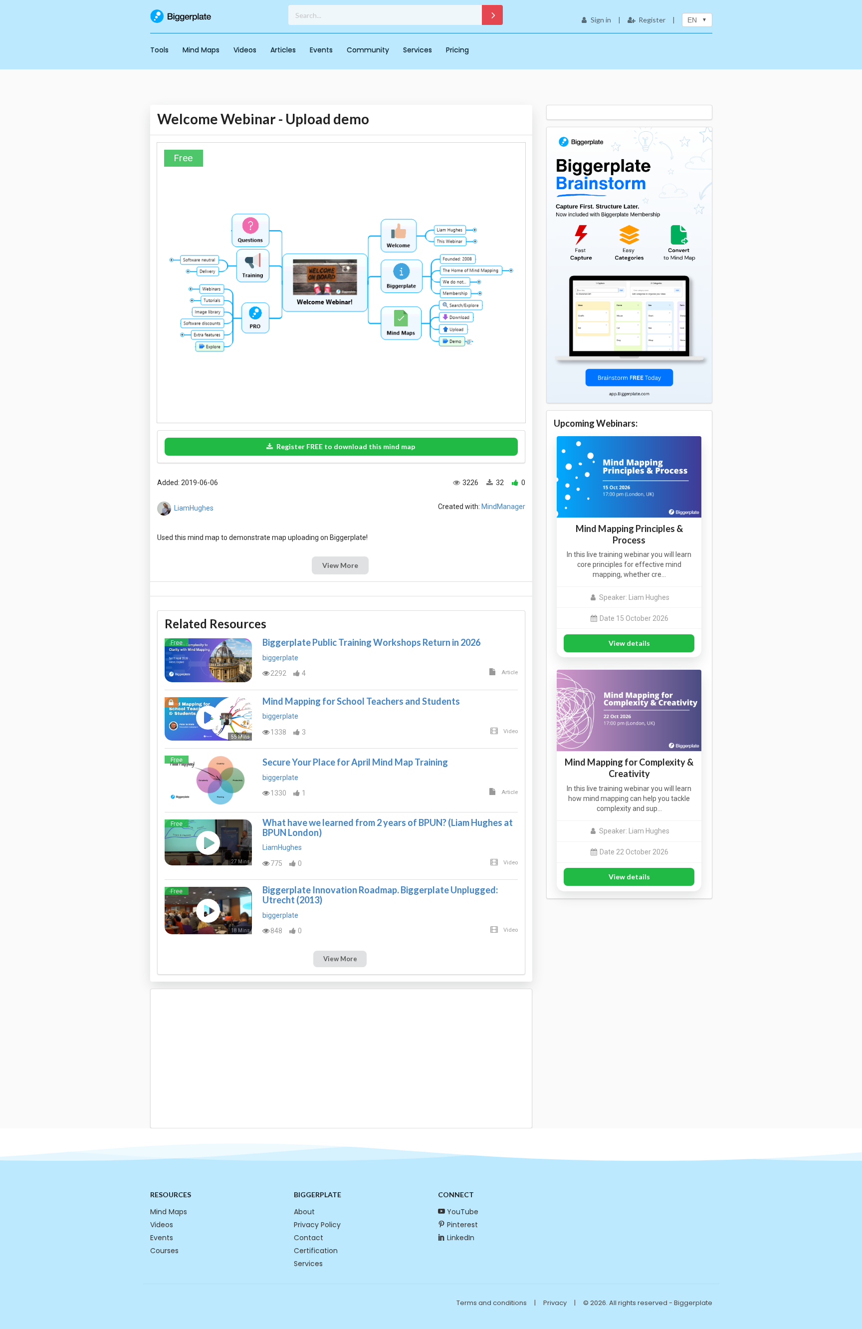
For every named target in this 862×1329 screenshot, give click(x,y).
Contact (308, 1238)
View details (629, 643)
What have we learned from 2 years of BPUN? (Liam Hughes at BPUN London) (387, 827)
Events (321, 50)
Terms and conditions (491, 1303)
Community (368, 50)
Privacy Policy (317, 1225)
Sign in (601, 19)
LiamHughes (194, 508)
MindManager (503, 507)
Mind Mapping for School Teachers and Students (361, 701)
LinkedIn (460, 1238)
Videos (244, 50)
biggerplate (280, 658)
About (304, 1212)
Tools (159, 50)
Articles (283, 50)
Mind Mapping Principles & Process (629, 534)
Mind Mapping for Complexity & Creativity (629, 768)
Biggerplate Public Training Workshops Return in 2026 (371, 642)
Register (652, 19)
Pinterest (462, 1225)
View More (340, 565)
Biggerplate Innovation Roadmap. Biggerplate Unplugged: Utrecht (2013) (380, 894)
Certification (316, 1251)
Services (417, 50)
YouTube (462, 1212)
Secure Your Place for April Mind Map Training (355, 762)
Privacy (555, 1303)
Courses (164, 1251)
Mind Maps (201, 50)
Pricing (457, 50)
